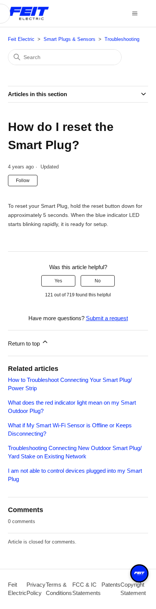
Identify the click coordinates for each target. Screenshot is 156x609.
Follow (23, 180)
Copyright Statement (133, 589)
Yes (58, 280)
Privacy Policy (36, 589)
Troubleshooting (122, 39)
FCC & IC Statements (86, 589)
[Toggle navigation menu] (134, 14)
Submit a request (107, 318)
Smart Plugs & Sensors (69, 39)
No (98, 280)
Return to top (24, 343)
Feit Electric (21, 39)
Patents (110, 584)
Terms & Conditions (59, 589)
